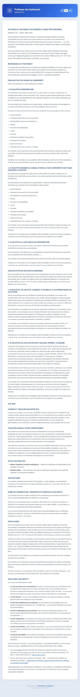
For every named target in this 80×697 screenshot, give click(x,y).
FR (66, 10)
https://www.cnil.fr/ (38, 655)
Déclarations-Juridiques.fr (46, 686)
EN (70, 10)
